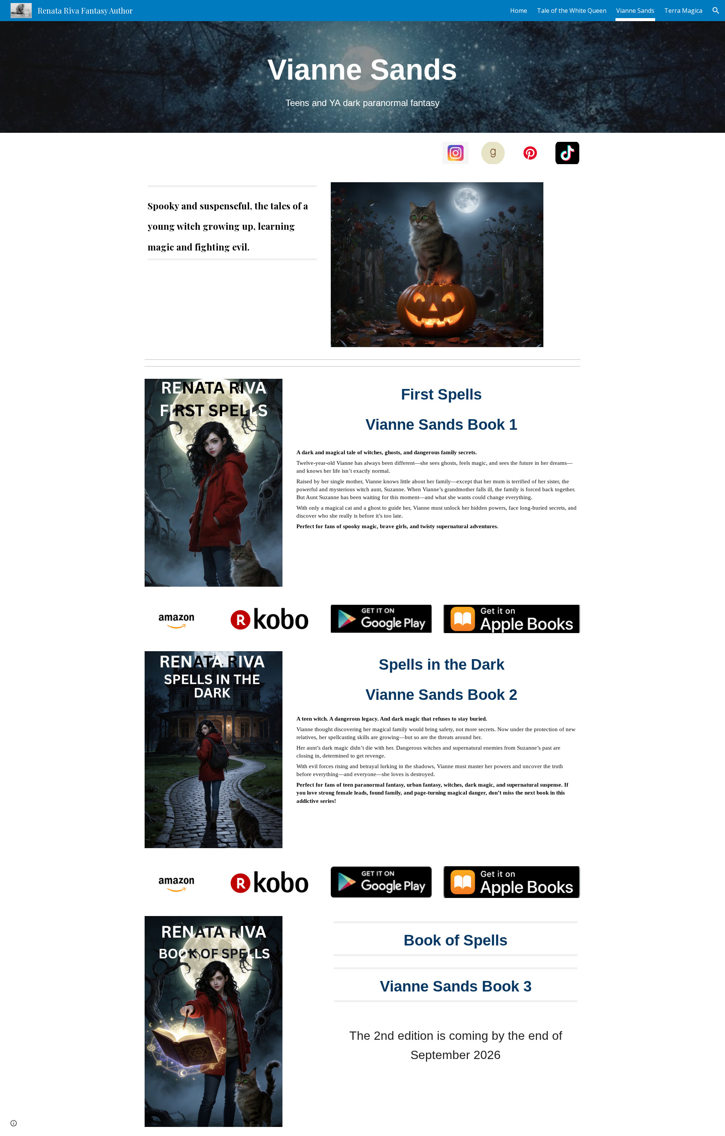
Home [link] (518, 10)
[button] (716, 11)
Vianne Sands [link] (635, 10)
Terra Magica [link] (683, 10)
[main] (362, 77)
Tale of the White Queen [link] (571, 10)
